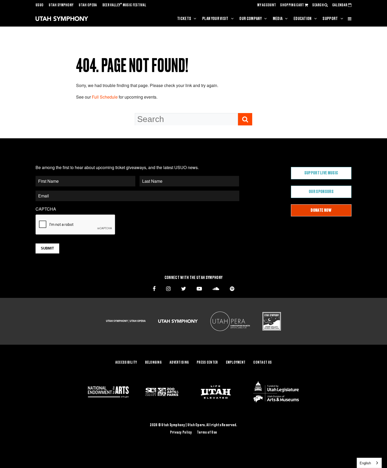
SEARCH (318, 5)
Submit (47, 248)
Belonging (153, 362)
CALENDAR (340, 5)
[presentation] (76, 225)
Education (303, 19)
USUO (39, 5)
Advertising (179, 362)
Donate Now (321, 210)
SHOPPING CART (292, 5)
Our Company (250, 19)
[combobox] (369, 463)
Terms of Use (207, 432)
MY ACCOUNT (266, 5)
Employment (236, 362)
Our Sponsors (321, 192)
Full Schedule (105, 97)
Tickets (184, 19)
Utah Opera (88, 5)
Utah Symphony (61, 5)
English (365, 462)
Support (330, 19)
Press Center (207, 362)
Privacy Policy (181, 432)
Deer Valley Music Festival (124, 5)
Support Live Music (321, 173)
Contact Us (262, 362)
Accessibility (126, 362)
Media (278, 19)
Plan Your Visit (215, 19)
